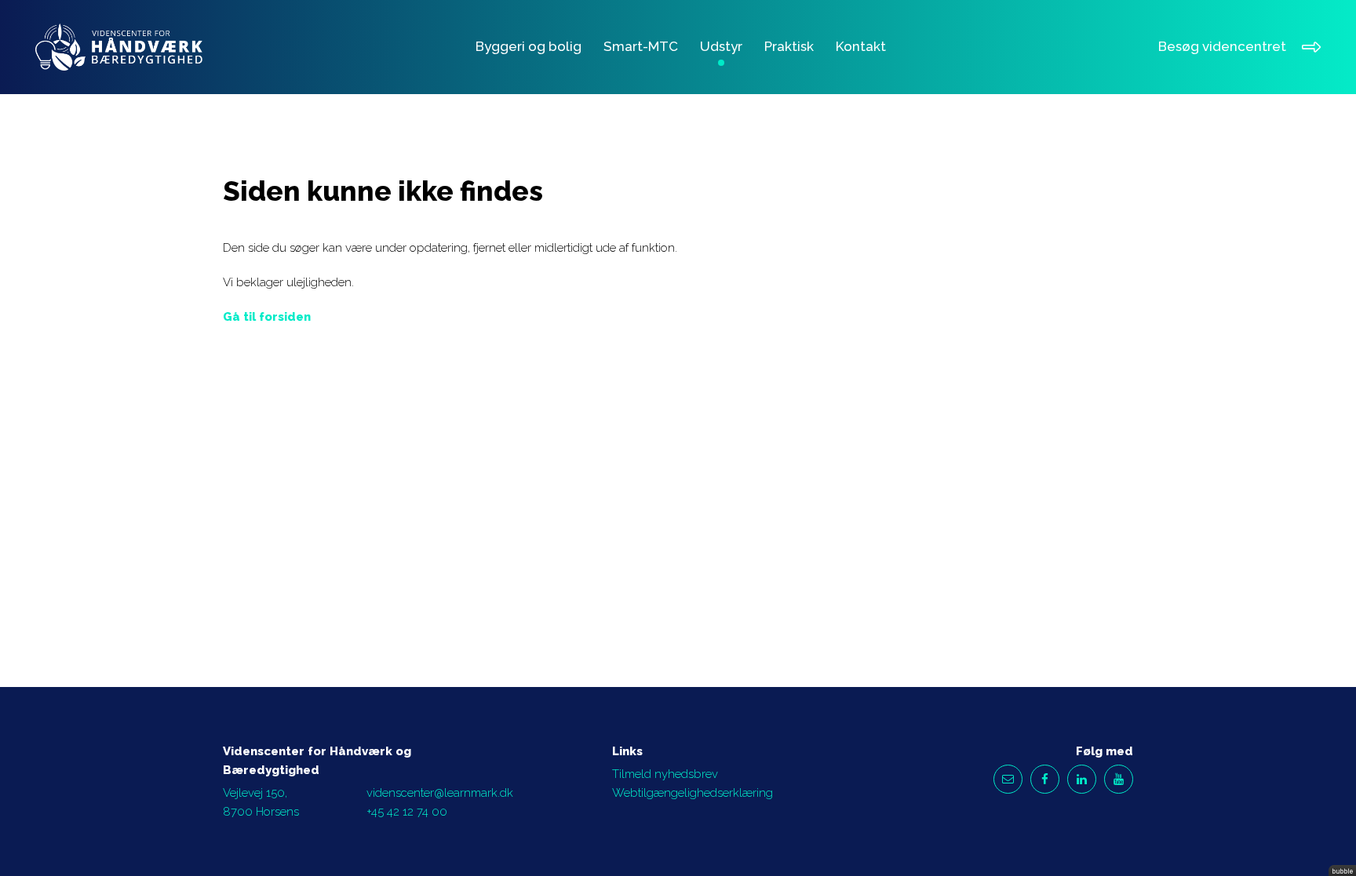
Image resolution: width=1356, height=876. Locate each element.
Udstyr (721, 46)
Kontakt (861, 46)
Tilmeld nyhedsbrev (665, 774)
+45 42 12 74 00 (406, 812)
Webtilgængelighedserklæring (692, 793)
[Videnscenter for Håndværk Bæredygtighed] (118, 47)
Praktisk (789, 46)
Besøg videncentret (1222, 46)
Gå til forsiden (267, 317)
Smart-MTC (640, 46)
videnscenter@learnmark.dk (439, 793)
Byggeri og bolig (528, 46)
